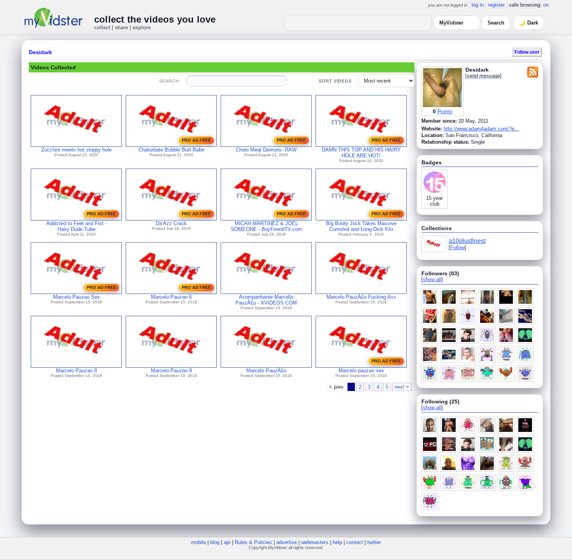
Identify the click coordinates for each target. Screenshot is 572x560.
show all (432, 279)
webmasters (314, 542)
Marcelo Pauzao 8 (76, 370)
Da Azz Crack (171, 223)
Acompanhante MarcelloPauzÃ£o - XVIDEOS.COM (266, 300)
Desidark (40, 52)
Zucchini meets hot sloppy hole (76, 150)
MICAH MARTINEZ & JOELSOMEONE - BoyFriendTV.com (266, 226)
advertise (286, 542)
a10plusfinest (467, 241)
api (227, 542)
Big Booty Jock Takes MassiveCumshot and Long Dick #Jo (361, 226)
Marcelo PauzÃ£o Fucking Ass (361, 297)
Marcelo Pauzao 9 (171, 370)
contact (354, 542)
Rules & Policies (253, 542)
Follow (457, 247)
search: (169, 81)
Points (445, 111)
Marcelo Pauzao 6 (171, 297)
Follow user (527, 52)
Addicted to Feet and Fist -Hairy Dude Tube (76, 226)
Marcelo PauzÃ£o (266, 370)
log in (478, 5)
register (496, 5)
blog (214, 542)
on (546, 5)
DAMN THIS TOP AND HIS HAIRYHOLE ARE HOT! (361, 152)
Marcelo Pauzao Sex (76, 297)
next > (402, 387)
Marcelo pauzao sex (361, 370)
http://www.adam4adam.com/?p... (481, 129)
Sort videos (335, 81)
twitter (374, 542)
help (337, 542)
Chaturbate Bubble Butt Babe (171, 150)
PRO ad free (196, 140)
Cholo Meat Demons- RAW (266, 150)
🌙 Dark (528, 23)
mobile (198, 542)
